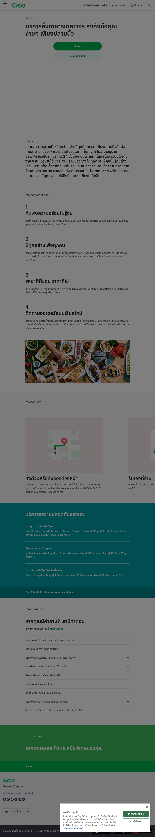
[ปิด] (147, 807)
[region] (105, 817)
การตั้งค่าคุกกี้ (136, 821)
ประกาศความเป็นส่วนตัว (74, 828)
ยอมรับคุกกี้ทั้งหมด (136, 814)
